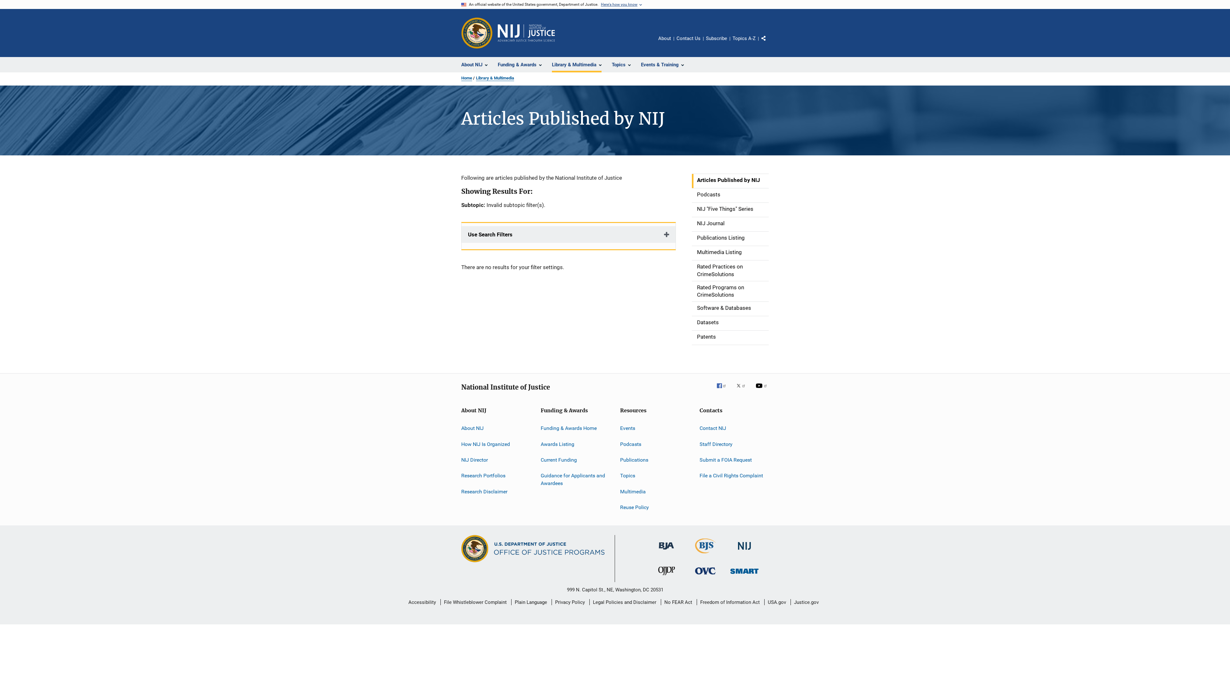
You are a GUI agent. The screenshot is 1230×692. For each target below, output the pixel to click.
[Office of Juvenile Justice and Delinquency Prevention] (666, 576)
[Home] (526, 33)
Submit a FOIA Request (726, 460)
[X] (743, 390)
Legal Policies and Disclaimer (624, 602)
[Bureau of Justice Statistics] (705, 554)
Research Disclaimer (484, 491)
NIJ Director (474, 460)
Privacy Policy (570, 602)
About (664, 38)
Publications (634, 460)
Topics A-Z (744, 38)
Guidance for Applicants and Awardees (573, 479)
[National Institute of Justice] (744, 551)
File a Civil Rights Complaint (731, 476)
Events (627, 428)
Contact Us (688, 38)
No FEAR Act (678, 602)
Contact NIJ (713, 428)
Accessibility (422, 602)
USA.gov (777, 602)
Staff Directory (716, 444)
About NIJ (472, 428)
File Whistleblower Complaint (475, 602)
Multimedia (633, 491)
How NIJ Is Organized (485, 444)
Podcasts (630, 444)
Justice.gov (806, 602)
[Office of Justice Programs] (477, 33)
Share (769, 42)
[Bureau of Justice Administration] (666, 551)
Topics (627, 476)
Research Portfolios (483, 476)
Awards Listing (557, 444)
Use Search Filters (490, 234)
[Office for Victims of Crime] (705, 575)
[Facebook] (724, 390)
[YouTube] (762, 390)
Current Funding (559, 460)
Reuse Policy (634, 507)
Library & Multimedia (495, 78)
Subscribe (716, 38)
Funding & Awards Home (569, 428)
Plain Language (531, 602)
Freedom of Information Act (730, 602)
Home (466, 78)
